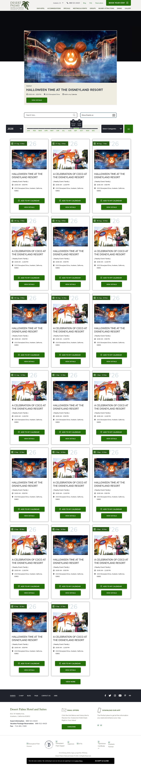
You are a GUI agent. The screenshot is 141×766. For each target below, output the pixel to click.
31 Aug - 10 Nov (102, 298)
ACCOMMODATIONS (54, 8)
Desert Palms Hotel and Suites (28, 709)
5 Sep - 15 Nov (19, 606)
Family (29, 86)
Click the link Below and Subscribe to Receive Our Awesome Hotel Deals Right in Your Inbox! (75, 717)
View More (70, 682)
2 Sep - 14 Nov (60, 452)
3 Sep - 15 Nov (19, 529)
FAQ (90, 3)
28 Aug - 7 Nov (102, 144)
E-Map (21, 696)
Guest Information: (17, 721)
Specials (67, 8)
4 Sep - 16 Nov (102, 529)
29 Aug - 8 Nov (60, 221)
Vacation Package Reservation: (22, 723)
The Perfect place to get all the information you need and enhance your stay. (112, 716)
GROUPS (93, 8)
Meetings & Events (80, 8)
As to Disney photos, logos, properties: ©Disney (73, 753)
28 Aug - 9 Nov (19, 221)
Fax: (12, 726)
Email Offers (73, 710)
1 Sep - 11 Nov (60, 375)
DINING (119, 8)
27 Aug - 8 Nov (60, 144)
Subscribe (72, 727)
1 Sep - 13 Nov (102, 375)
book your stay (117, 3)
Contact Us (46, 696)
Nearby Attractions (106, 8)
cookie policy (78, 761)
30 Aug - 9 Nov (19, 298)
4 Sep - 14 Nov (60, 529)
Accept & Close (102, 761)
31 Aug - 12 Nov (19, 375)
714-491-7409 (21, 726)
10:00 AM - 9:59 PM (34, 94)
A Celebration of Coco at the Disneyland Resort (70, 175)
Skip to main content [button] (9, 2)
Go (129, 129)
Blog (84, 3)
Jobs (55, 696)
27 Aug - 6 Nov (19, 144)
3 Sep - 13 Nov (102, 452)
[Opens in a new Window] (98, 725)
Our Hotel (40, 8)
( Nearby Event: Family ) (20, 182)
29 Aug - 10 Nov (102, 221)
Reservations (99, 3)
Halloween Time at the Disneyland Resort (64, 90)
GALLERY (128, 8)
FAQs (36, 696)
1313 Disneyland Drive (52, 94)
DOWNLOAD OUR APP (111, 710)
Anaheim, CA (57, 3)
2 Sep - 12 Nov (19, 452)
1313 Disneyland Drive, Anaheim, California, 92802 (28, 189)
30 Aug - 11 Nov (60, 298)
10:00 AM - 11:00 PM (62, 185)
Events (12, 696)
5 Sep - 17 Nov (60, 606)
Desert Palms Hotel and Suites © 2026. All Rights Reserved (73, 756)
